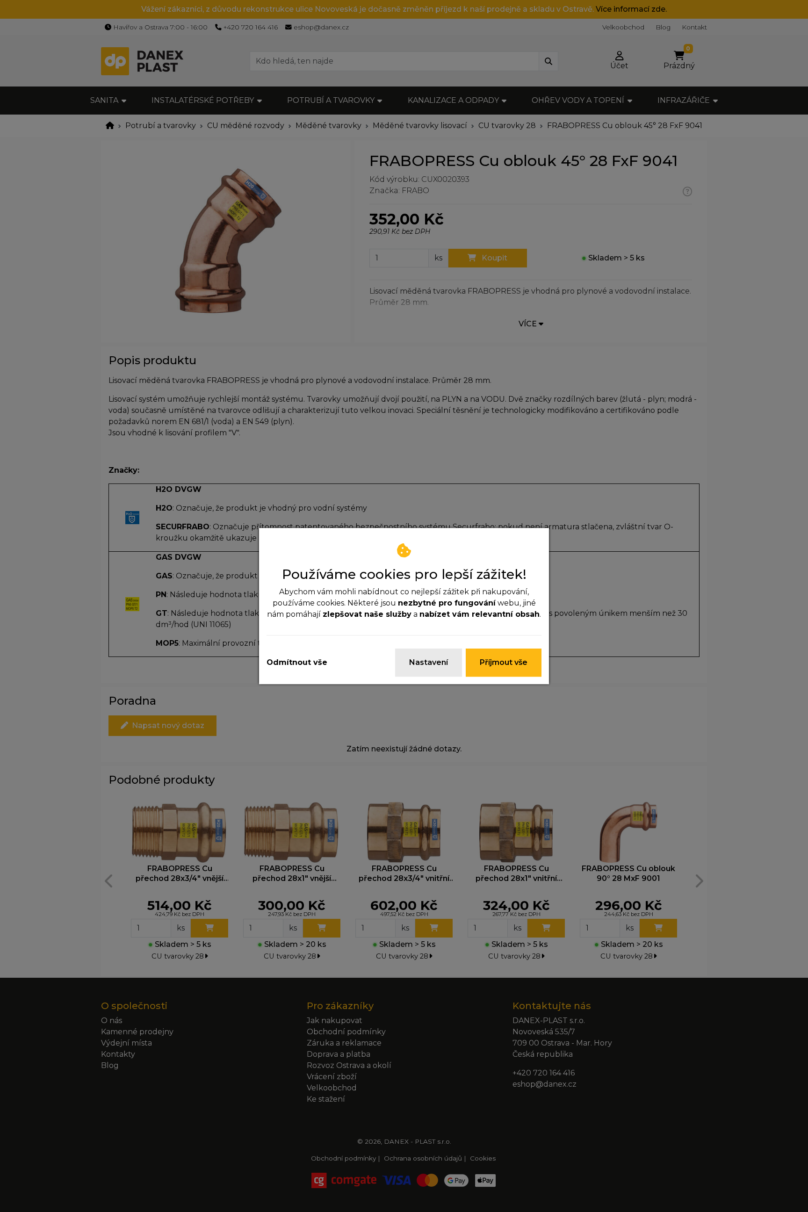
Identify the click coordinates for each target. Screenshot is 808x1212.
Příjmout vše (503, 662)
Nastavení (428, 662)
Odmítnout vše (297, 662)
